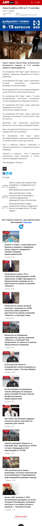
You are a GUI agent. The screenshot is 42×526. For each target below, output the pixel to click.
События (11, 11)
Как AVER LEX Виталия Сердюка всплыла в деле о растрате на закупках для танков (19, 421)
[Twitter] (7, 173)
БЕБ (5, 168)
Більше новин (21, 516)
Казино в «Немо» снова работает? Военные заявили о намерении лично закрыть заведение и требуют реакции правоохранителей (20, 249)
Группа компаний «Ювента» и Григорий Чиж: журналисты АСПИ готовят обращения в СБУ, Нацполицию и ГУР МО (20, 447)
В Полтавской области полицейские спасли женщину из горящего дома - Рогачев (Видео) (20, 366)
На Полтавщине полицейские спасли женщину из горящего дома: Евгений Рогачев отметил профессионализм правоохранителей (19, 394)
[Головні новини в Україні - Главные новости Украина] (8, 2)
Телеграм (27, 222)
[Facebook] (4, 173)
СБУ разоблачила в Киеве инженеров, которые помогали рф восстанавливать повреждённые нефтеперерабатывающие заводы (21, 474)
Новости (5, 11)
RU (38, 2)
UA (35, 2)
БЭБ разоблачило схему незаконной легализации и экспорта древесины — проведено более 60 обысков (22, 196)
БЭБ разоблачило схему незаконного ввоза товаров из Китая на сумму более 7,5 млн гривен (23, 207)
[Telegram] (10, 173)
